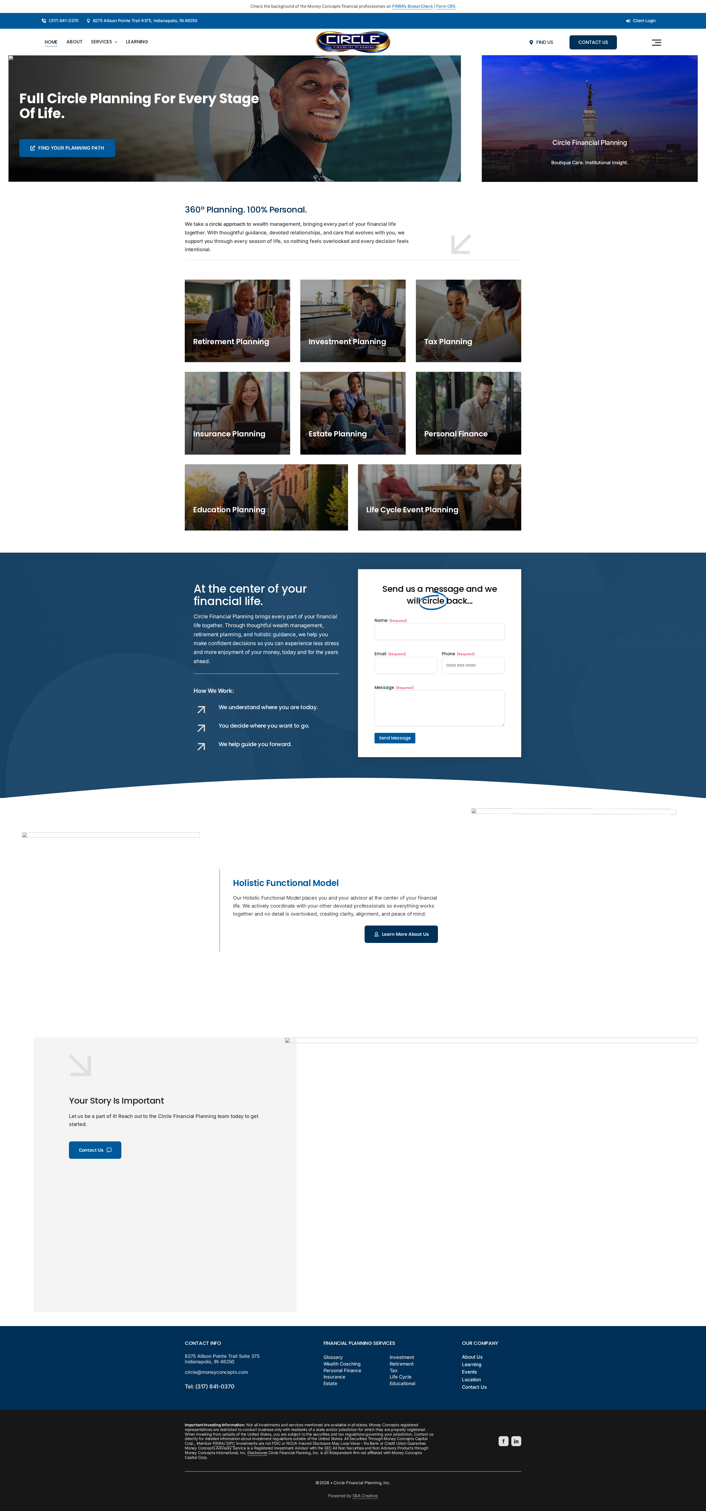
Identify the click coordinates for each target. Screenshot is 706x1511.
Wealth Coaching (342, 1364)
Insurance (334, 1377)
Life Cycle (400, 1377)
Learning (472, 1364)
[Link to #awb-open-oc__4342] (656, 42)
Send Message (395, 738)
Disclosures (257, 1452)
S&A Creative (365, 1495)
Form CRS (446, 6)
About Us (472, 1357)
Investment (402, 1357)
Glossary (333, 1357)
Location (471, 1379)
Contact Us (474, 1387)
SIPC (230, 1443)
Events (469, 1372)
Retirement (402, 1364)
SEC (328, 1448)
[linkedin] (516, 1441)
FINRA (218, 1443)
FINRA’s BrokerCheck (412, 6)
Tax (394, 1370)
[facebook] (504, 1441)
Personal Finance (342, 1370)
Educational (402, 1383)
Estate (330, 1383)
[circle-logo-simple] (353, 33)
